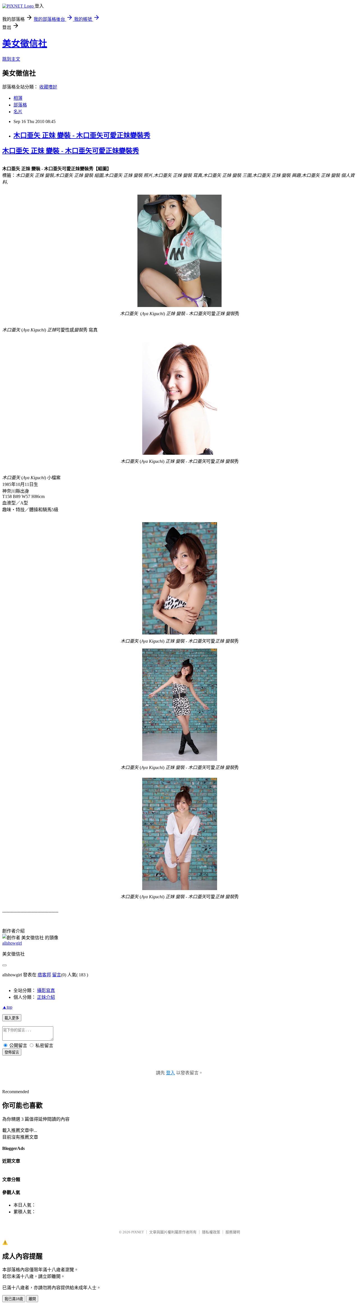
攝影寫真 (46, 990)
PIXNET (137, 1232)
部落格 (20, 105)
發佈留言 (11, 1052)
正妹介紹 (46, 997)
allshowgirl (12, 943)
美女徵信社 (24, 43)
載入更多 (11, 1018)
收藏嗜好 (48, 87)
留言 (56, 974)
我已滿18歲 (13, 1299)
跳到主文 (11, 59)
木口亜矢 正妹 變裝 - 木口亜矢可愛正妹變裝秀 (81, 135)
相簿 (17, 98)
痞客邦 (44, 974)
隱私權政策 (211, 1232)
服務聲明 (232, 1232)
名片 (17, 111)
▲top (7, 1007)
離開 (32, 1299)
